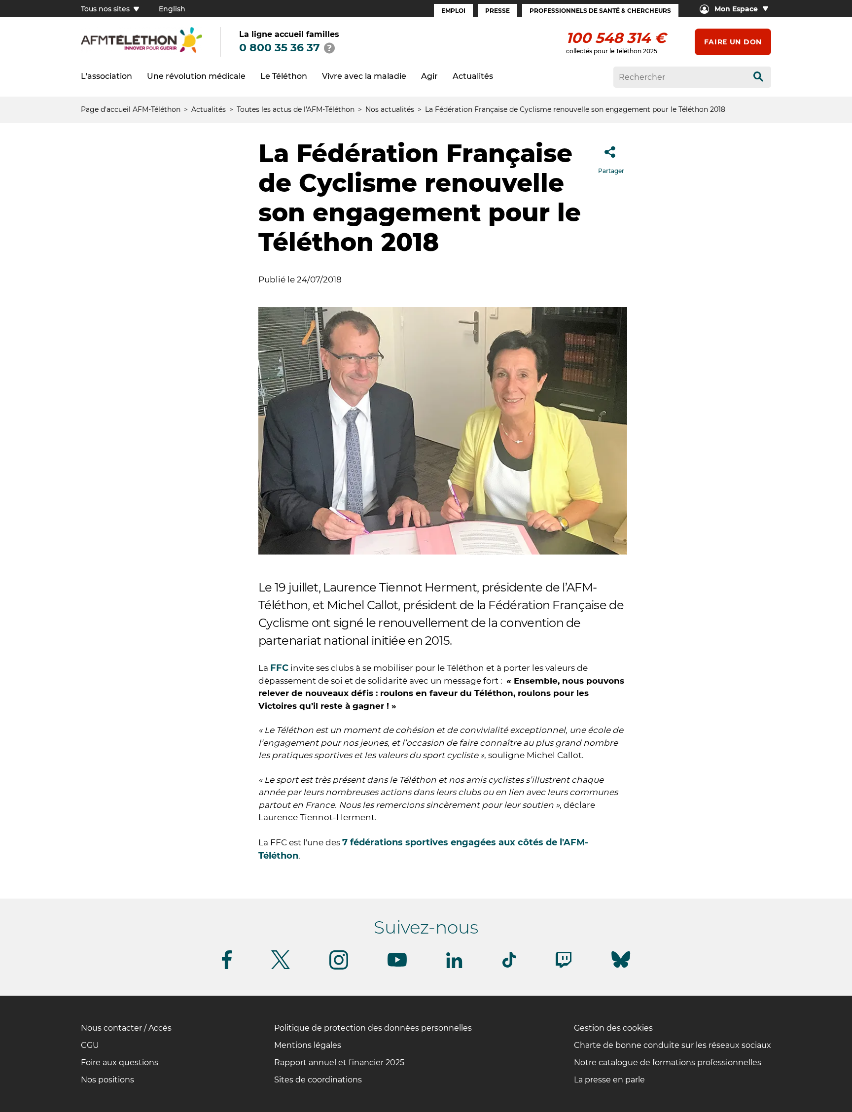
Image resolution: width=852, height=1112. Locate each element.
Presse (497, 10)
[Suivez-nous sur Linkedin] (454, 966)
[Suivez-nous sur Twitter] (280, 967)
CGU (90, 1045)
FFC (279, 667)
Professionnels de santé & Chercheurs (600, 10)
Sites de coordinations (318, 1079)
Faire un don (733, 41)
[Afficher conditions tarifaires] (329, 47)
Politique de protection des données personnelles (373, 1028)
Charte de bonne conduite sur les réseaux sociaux (672, 1045)
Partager (611, 170)
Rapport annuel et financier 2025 (339, 1062)
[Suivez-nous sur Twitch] (563, 966)
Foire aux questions (119, 1062)
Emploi (453, 10)
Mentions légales (307, 1045)
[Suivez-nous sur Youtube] (397, 965)
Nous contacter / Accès (126, 1028)
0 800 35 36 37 (279, 47)
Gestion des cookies (613, 1028)
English (172, 8)
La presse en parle (609, 1079)
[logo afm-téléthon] (141, 51)
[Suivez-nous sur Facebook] (227, 967)
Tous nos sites (106, 8)
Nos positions (107, 1079)
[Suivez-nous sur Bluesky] (621, 968)
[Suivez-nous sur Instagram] (338, 968)
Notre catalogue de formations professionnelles (667, 1062)
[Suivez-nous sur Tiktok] (509, 966)
